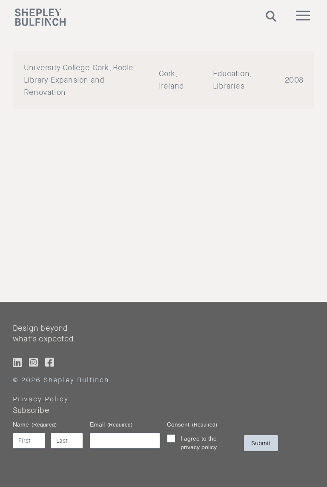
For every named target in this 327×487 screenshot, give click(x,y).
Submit (261, 443)
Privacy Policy (41, 399)
